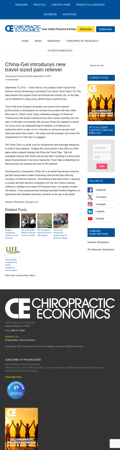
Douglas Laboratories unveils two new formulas (11, 234)
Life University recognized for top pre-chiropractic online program (11, 265)
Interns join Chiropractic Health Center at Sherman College (60, 234)
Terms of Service (27, 340)
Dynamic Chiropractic (98, 242)
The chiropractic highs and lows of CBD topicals (44, 232)
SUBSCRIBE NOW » (13, 377)
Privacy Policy (11, 340)
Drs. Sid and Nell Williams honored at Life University (28, 232)
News (32, 275)
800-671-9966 (18, 330)
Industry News (22, 275)
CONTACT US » (12, 337)
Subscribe (105, 29)
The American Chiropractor (101, 249)
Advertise (86, 29)
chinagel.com (31, 202)
